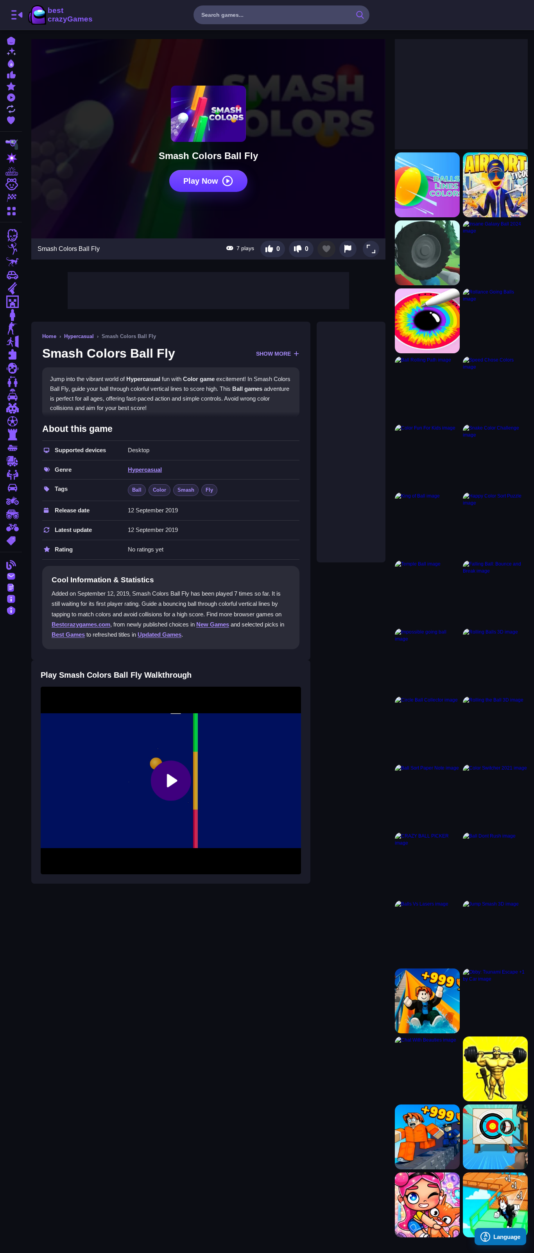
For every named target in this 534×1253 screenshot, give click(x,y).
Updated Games (159, 634)
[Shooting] (11, 144)
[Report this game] (348, 249)
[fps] (11, 328)
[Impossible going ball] (427, 660)
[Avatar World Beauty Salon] (427, 1204)
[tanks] (11, 448)
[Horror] (11, 368)
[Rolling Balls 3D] (495, 660)
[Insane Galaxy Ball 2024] (495, 252)
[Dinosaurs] (11, 261)
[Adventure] (11, 171)
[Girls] (11, 184)
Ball (137, 490)
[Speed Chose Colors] (495, 388)
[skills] (11, 474)
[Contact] (11, 575)
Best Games (68, 634)
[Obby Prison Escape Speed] (427, 1136)
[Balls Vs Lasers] (427, 932)
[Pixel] (11, 408)
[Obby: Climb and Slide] (427, 1000)
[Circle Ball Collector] (427, 728)
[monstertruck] (11, 514)
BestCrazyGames (60, 15)
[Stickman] (11, 248)
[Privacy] (11, 609)
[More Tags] (11, 540)
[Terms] (11, 586)
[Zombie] (11, 235)
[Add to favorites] (326, 249)
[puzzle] (11, 355)
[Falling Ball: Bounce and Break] (495, 592)
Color (159, 490)
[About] (11, 598)
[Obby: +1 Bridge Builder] (495, 1204)
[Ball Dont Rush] (495, 864)
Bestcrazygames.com (81, 624)
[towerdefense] (11, 434)
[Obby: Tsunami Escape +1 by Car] (495, 1000)
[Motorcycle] (11, 501)
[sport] (11, 421)
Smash (185, 490)
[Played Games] (11, 96)
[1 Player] (11, 315)
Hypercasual (79, 336)
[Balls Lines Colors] (427, 184)
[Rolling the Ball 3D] (495, 728)
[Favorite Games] (11, 119)
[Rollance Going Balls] (495, 320)
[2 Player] (11, 381)
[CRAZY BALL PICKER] (427, 864)
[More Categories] (11, 210)
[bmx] (11, 527)
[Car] (11, 275)
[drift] (11, 487)
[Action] (11, 158)
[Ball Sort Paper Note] (427, 796)
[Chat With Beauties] (427, 1068)
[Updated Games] (11, 108)
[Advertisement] (208, 289)
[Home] (11, 40)
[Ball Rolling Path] (427, 388)
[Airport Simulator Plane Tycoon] (495, 184)
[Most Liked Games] (11, 74)
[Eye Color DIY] (427, 320)
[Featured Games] (11, 85)
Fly (209, 490)
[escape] (11, 341)
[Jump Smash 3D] (495, 932)
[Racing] (11, 197)
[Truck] (11, 461)
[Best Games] (11, 62)
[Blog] (11, 564)
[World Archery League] (495, 1136)
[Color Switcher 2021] (495, 796)
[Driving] (11, 394)
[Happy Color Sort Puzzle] (495, 524)
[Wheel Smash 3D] (427, 252)
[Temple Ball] (427, 592)
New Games (212, 624)
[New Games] (11, 51)
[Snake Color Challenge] (495, 456)
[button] (371, 249)
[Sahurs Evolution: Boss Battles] (495, 1068)
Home (49, 336)
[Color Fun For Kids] (427, 456)
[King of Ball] (427, 524)
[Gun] (11, 288)
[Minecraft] (11, 301)
